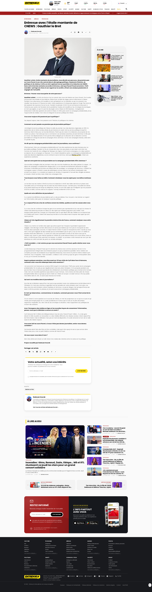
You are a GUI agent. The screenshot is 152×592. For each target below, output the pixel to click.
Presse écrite (69, 547)
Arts (25, 544)
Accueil (25, 16)
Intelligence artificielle (71, 560)
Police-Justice (90, 562)
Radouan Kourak (36, 31)
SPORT (65, 9)
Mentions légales (110, 585)
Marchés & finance (50, 547)
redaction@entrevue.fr (53, 579)
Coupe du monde (113, 562)
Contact (119, 585)
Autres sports (112, 564)
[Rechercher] (126, 9)
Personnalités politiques (114, 551)
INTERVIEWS (39, 9)
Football (110, 560)
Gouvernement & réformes (30, 566)
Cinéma (26, 545)
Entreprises (48, 544)
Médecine (47, 566)
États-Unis (89, 549)
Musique (26, 547)
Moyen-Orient (90, 545)
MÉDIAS (54, 9)
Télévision (45, 19)
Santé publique (49, 560)
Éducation (89, 566)
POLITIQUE (47, 9)
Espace (68, 562)
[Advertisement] (110, 32)
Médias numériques (71, 545)
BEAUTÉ (113, 9)
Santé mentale (49, 564)
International (27, 560)
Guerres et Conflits (91, 547)
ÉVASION (107, 9)
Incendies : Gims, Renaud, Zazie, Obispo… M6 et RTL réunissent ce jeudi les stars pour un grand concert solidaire (55, 465)
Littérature (26, 549)
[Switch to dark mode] (149, 585)
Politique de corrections (98, 585)
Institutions (27, 568)
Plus (119, 9)
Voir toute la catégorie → (30, 553)
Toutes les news (29, 9)
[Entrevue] (33, 3)
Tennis (110, 568)
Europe (89, 551)
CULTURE (83, 9)
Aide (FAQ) (125, 585)
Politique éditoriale (86, 585)
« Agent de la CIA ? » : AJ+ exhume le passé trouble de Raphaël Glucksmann (127, 13)
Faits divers (90, 560)
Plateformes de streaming (72, 551)
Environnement (91, 564)
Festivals (26, 551)
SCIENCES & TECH (98, 9)
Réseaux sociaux (70, 549)
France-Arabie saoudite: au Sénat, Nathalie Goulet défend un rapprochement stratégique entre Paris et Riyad (64, 13)
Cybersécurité (69, 568)
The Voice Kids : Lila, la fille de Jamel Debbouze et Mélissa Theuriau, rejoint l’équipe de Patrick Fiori (113, 462)
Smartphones (69, 566)
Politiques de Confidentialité (73, 585)
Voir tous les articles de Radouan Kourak (46, 407)
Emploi (47, 549)
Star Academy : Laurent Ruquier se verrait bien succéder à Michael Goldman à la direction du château (114, 430)
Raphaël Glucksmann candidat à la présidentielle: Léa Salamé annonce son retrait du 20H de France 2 (114, 441)
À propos (62, 585)
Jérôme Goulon (44, 474)
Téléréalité (111, 549)
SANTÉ (89, 9)
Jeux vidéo (69, 564)
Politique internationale (93, 544)
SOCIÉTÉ (71, 9)
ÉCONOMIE (48, 541)
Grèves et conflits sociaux (93, 568)
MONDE (77, 9)
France (26, 562)
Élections (26, 564)
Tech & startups (49, 551)
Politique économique (50, 545)
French (122, 3)
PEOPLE (59, 9)
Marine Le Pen (76, 155)
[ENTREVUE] (32, 578)
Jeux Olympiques (113, 566)
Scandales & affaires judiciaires (116, 544)
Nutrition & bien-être (50, 562)
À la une (106, 436)
